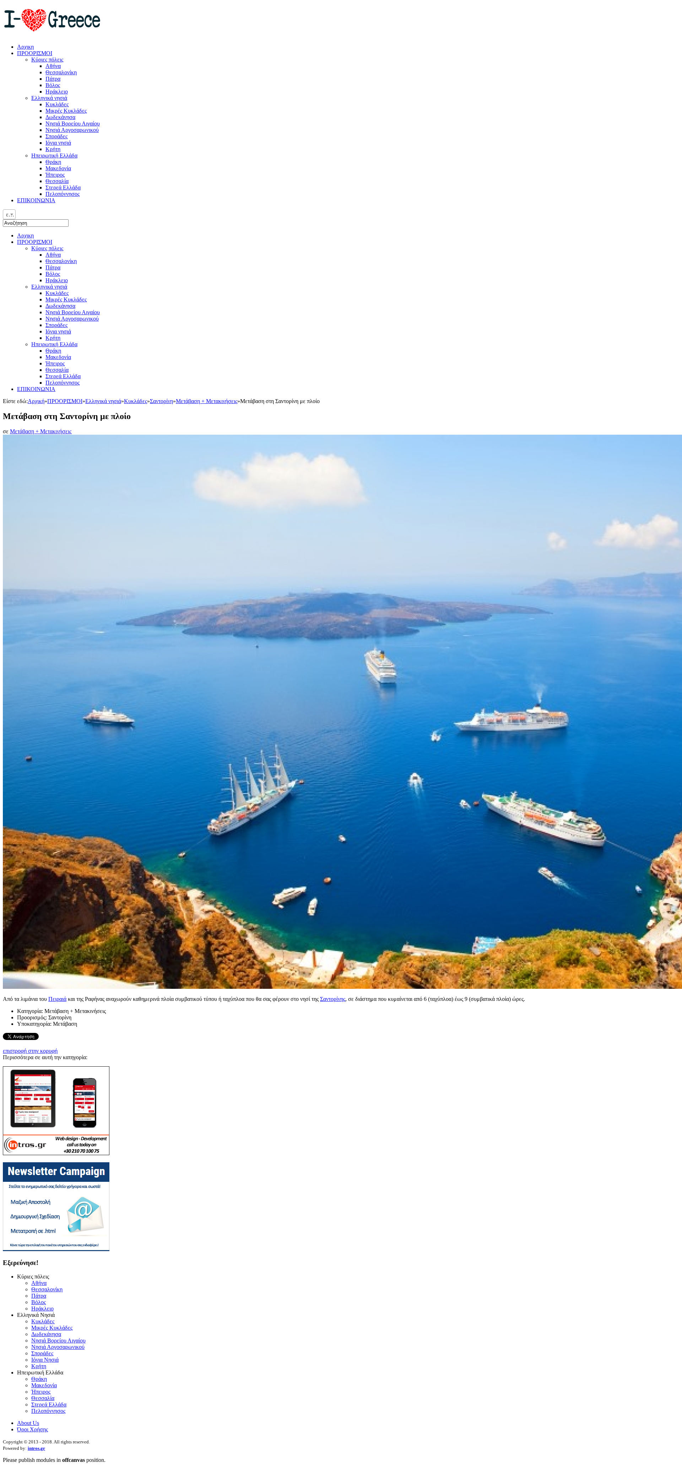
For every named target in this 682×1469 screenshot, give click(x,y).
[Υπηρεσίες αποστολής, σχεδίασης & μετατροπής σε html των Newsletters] (56, 1249)
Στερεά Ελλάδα (63, 376)
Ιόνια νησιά (58, 331)
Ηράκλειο (56, 280)
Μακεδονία (58, 357)
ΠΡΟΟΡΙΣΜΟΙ (34, 242)
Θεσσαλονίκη (61, 261)
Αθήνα (53, 255)
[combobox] (9, 214)
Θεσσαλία (57, 370)
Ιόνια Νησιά (45, 1360)
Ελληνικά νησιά (49, 287)
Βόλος (52, 274)
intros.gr (36, 1448)
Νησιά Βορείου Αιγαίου (72, 312)
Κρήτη (52, 338)
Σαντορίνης (332, 999)
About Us (28, 1423)
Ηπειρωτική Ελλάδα (54, 344)
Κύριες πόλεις (47, 248)
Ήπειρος (55, 363)
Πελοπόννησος (62, 383)
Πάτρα (52, 267)
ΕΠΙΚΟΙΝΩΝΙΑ (36, 389)
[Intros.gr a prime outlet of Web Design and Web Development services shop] (56, 1153)
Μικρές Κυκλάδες (66, 299)
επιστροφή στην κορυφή (30, 1051)
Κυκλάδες (57, 293)
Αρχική (36, 401)
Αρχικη (25, 235)
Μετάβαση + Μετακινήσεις (206, 401)
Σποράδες (56, 325)
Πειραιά (57, 999)
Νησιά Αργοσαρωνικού (72, 319)
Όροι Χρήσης (32, 1429)
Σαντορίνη (161, 401)
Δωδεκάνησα (60, 306)
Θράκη (53, 351)
